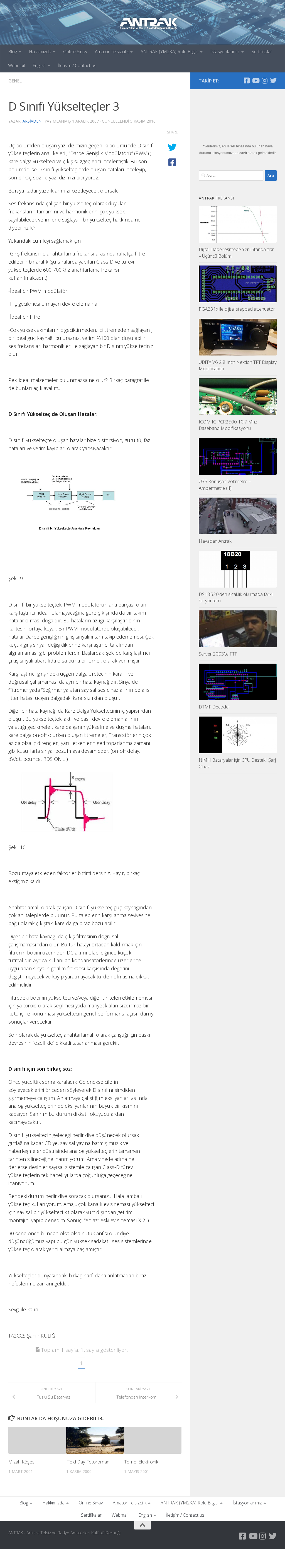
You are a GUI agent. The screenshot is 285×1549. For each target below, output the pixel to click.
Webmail (16, 65)
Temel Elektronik (141, 1461)
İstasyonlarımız (225, 51)
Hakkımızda (40, 51)
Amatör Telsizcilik (112, 51)
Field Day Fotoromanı (88, 1461)
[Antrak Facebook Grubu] (246, 80)
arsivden (32, 121)
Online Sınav (75, 51)
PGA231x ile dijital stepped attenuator (237, 309)
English (39, 65)
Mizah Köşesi (21, 1461)
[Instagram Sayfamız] (264, 80)
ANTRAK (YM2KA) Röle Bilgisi (169, 51)
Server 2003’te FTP (218, 654)
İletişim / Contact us (77, 65)
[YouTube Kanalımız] (255, 80)
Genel (15, 81)
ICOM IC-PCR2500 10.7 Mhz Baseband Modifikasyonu (228, 425)
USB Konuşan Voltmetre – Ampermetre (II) (225, 484)
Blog (12, 51)
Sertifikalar (262, 51)
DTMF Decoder (214, 706)
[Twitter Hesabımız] (273, 80)
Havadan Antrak (215, 541)
